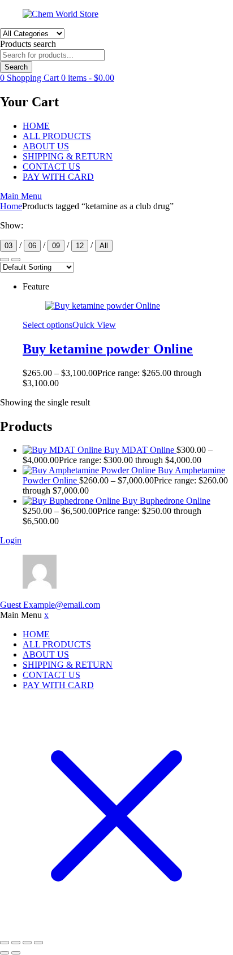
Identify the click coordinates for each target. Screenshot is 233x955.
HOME (36, 126)
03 (8, 245)
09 (56, 245)
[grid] (15, 259)
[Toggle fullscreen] (15, 942)
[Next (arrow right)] (15, 952)
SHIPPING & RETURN (68, 156)
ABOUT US (46, 146)
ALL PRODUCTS (57, 136)
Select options (47, 325)
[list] (4, 259)
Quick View (94, 325)
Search (16, 67)
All (104, 245)
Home (11, 206)
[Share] (27, 942)
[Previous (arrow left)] (4, 952)
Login (10, 540)
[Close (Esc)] (38, 942)
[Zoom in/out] (4, 942)
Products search (28, 44)
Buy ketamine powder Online (108, 349)
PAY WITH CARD (58, 177)
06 (32, 245)
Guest (50, 605)
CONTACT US (51, 166)
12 (80, 245)
